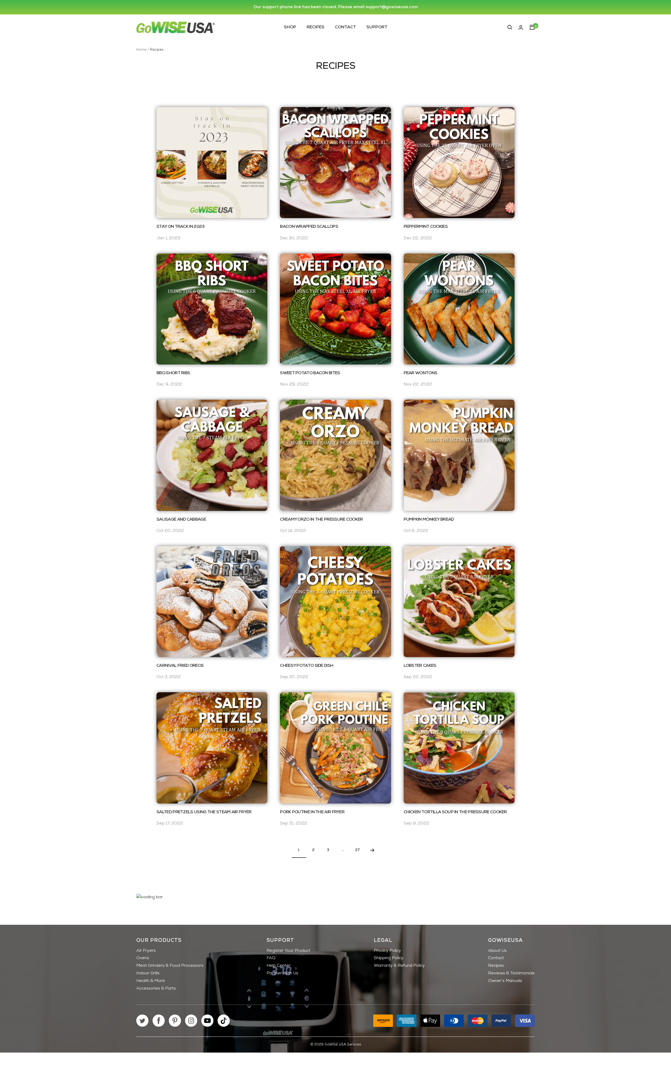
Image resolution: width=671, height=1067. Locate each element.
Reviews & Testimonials (511, 973)
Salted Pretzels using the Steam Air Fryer (203, 812)
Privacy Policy (387, 951)
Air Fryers (146, 951)
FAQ (271, 958)
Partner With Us (282, 973)
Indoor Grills (148, 973)
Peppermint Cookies (426, 227)
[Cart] (532, 27)
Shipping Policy (388, 958)
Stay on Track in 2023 (180, 227)
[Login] (520, 27)
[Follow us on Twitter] (142, 1021)
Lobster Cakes (420, 666)
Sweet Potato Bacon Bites (310, 373)
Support (376, 27)
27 (357, 850)
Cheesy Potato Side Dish (306, 666)
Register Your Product (288, 951)
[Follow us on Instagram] (191, 1021)
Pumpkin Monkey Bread (429, 519)
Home (141, 49)
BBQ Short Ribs (173, 373)
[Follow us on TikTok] (224, 1021)
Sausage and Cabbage (181, 519)
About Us (497, 951)
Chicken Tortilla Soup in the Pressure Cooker (455, 812)
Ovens (142, 958)
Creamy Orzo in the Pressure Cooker (321, 519)
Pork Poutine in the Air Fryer (312, 812)
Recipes (315, 27)
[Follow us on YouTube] (207, 1021)
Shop (290, 27)
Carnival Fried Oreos (180, 666)
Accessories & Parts (156, 988)
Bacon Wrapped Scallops (309, 227)
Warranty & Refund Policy (399, 966)
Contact (345, 27)
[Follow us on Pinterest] (175, 1021)
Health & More (150, 981)
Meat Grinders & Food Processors (169, 966)
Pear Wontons (420, 373)
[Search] (509, 27)
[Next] (372, 850)
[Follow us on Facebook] (159, 1021)
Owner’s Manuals (505, 981)
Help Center (278, 966)
